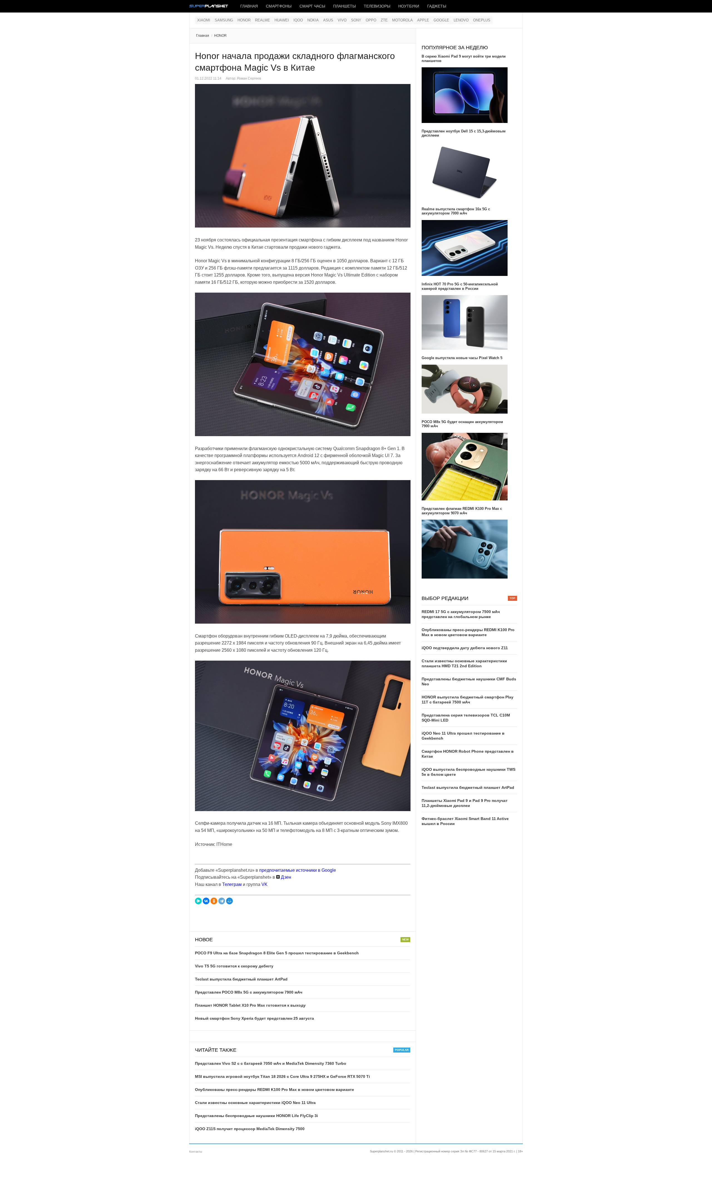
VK (264, 884)
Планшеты (344, 6)
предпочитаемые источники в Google (297, 870)
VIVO (342, 20)
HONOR (244, 20)
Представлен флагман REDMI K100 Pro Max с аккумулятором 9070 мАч (462, 511)
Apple (423, 20)
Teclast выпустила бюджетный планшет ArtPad (241, 979)
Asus (328, 20)
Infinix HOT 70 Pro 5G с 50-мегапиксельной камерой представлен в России (460, 286)
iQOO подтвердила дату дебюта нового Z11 (465, 648)
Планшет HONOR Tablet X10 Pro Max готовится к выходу (250, 1005)
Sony (356, 20)
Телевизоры (377, 6)
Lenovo (461, 20)
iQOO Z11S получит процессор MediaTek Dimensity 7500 (250, 1129)
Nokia (313, 20)
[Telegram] (221, 901)
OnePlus (481, 20)
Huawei (282, 20)
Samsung (224, 20)
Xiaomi (203, 20)
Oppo (371, 20)
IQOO (298, 20)
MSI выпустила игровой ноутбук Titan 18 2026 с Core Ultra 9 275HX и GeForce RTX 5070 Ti (282, 1076)
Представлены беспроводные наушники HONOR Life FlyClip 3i (256, 1115)
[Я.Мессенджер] (198, 901)
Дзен (285, 877)
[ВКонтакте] (206, 901)
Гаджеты (436, 6)
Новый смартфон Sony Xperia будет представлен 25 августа (254, 1018)
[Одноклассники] (214, 901)
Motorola (402, 20)
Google (441, 20)
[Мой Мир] (229, 901)
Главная (249, 6)
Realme (262, 20)
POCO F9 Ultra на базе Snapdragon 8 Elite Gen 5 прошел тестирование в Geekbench (277, 953)
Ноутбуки (408, 6)
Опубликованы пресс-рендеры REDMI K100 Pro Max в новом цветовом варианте (274, 1089)
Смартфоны (278, 6)
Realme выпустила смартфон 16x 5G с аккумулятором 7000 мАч (456, 211)
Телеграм (232, 884)
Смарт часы (312, 6)
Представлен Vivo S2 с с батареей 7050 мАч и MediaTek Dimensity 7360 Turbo (270, 1063)
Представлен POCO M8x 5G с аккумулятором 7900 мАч (248, 992)
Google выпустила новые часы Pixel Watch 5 (462, 358)
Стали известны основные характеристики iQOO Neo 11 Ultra (255, 1102)
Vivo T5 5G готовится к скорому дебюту (234, 966)
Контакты (195, 1151)
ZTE (384, 20)
